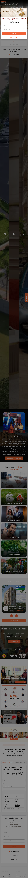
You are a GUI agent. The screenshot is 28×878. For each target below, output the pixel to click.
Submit (14, 33)
